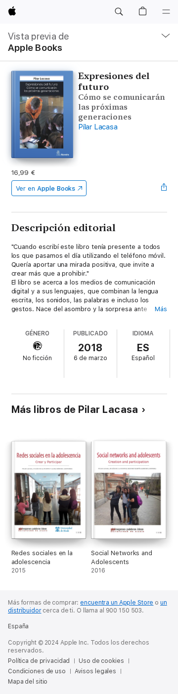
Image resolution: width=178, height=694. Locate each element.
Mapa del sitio (27, 681)
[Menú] (166, 12)
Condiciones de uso (37, 671)
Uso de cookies (101, 660)
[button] (119, 12)
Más (161, 309)
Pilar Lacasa (97, 126)
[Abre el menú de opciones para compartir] (163, 188)
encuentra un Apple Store (116, 602)
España (18, 626)
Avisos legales (95, 671)
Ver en (46, 188)
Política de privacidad (39, 660)
